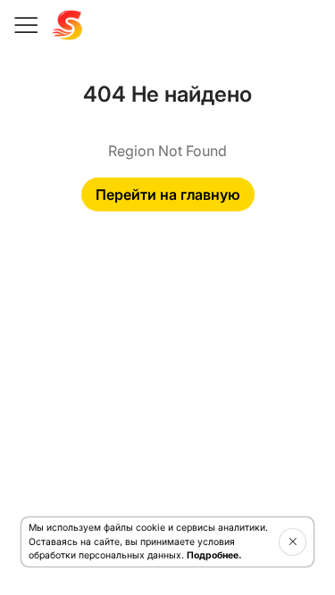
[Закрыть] (292, 541)
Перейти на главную (168, 194)
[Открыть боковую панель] (25, 25)
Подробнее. (214, 555)
